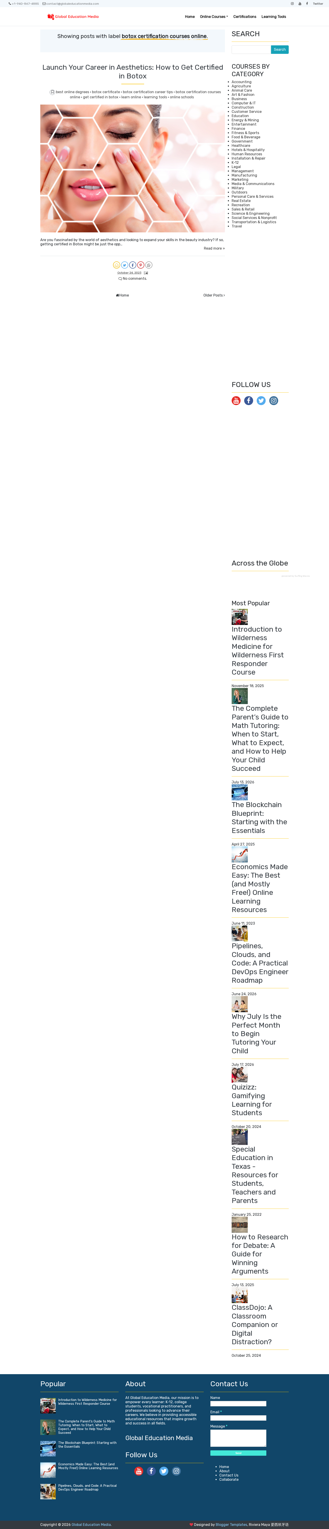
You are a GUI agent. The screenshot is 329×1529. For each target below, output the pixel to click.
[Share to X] (124, 265)
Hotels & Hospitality (248, 150)
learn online (131, 97)
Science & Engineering (251, 213)
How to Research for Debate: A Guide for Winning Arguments (260, 1254)
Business (239, 99)
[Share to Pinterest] (140, 265)
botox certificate (106, 92)
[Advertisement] (260, 304)
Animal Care (242, 90)
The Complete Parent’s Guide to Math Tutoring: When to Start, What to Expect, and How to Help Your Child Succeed (260, 738)
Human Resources (247, 154)
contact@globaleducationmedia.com (72, 3)
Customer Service (247, 111)
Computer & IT (244, 103)
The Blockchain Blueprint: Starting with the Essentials (259, 817)
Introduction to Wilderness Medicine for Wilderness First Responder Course (258, 650)
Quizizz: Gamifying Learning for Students (252, 1100)
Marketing (240, 179)
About (224, 1471)
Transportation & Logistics (254, 222)
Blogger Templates (231, 1525)
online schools (182, 97)
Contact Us (228, 1475)
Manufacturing (244, 175)
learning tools (156, 97)
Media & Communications (253, 184)
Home (190, 17)
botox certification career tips (148, 92)
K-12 (235, 162)
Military (238, 188)
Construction (243, 107)
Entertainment (244, 124)
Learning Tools (274, 17)
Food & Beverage (246, 137)
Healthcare (241, 145)
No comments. (134, 278)
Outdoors (239, 192)
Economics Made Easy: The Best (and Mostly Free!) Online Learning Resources (260, 888)
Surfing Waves (302, 576)
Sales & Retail (243, 209)
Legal (236, 167)
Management (243, 171)
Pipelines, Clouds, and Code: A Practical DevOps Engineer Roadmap (260, 963)
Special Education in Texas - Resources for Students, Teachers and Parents (255, 1175)
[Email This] (116, 265)
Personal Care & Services (252, 196)
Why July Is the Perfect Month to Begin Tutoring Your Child (256, 1033)
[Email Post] (145, 272)
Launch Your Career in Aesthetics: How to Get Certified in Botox (132, 71)
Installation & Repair (248, 158)
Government (242, 141)
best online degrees (73, 92)
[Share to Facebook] (132, 265)
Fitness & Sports (245, 133)
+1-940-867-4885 (25, 3)
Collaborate (229, 1479)
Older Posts (213, 295)
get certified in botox (101, 97)
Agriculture (241, 86)
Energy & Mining (245, 120)
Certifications (244, 17)
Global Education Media (159, 1438)
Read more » (214, 248)
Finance (238, 128)
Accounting (242, 82)
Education (240, 116)
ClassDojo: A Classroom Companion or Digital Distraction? (255, 1324)
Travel (237, 226)
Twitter (318, 3)
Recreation (241, 205)
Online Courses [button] (212, 17)
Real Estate (241, 201)
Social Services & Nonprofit (254, 218)
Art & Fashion (243, 95)
